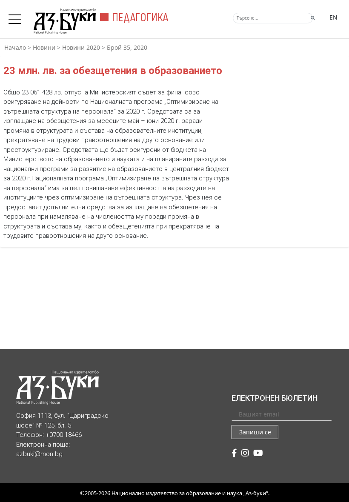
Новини (44, 47)
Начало (15, 47)
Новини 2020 (81, 47)
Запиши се (255, 432)
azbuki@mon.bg (39, 454)
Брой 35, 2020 (127, 47)
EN (333, 17)
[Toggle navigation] (17, 16)
